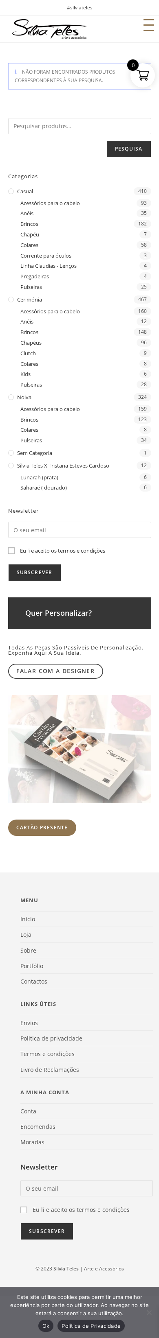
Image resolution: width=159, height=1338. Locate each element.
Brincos (29, 223)
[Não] (149, 1312)
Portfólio (31, 966)
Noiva (24, 397)
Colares (29, 245)
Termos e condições (47, 1054)
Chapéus (31, 342)
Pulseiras (31, 287)
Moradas (32, 1142)
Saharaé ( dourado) (43, 487)
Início (27, 919)
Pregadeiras (34, 276)
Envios (29, 1023)
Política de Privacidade (91, 1326)
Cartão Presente (42, 827)
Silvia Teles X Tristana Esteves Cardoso (63, 465)
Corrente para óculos (45, 255)
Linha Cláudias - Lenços (48, 265)
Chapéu (29, 234)
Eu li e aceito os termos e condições (62, 550)
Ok (46, 1326)
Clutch (28, 353)
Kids (25, 374)
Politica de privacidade (51, 1038)
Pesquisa (129, 148)
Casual (25, 191)
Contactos (33, 981)
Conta (28, 1111)
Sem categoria (34, 453)
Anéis (26, 213)
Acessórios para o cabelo (50, 203)
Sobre (28, 950)
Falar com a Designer (55, 671)
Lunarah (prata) (39, 477)
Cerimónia (29, 299)
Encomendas (37, 1126)
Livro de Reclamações (49, 1069)
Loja (25, 934)
